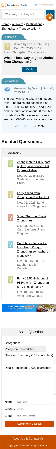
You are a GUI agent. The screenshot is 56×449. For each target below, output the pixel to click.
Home (5, 24)
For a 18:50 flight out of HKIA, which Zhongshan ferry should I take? (33, 282)
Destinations (34, 24)
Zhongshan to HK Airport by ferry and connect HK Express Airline (33, 166)
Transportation (28, 28)
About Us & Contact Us (28, 438)
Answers (17, 24)
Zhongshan (8, 28)
